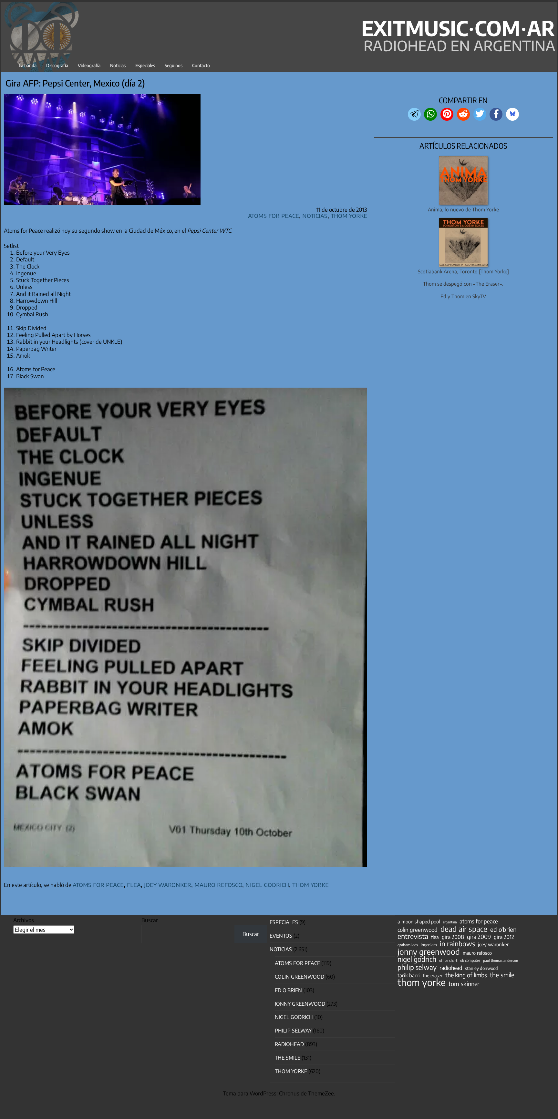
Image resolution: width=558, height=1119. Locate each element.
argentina (450, 922)
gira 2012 (504, 937)
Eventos (281, 935)
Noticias (118, 65)
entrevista (413, 936)
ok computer (470, 960)
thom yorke (310, 884)
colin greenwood (418, 930)
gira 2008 (453, 937)
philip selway (417, 967)
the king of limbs (466, 975)
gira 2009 (479, 936)
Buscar (149, 919)
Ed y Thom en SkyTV (463, 296)
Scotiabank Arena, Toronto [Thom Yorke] (463, 271)
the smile (502, 974)
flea (134, 884)
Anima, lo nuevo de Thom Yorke (463, 209)
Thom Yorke (349, 215)
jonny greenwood (429, 951)
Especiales (145, 65)
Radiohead (289, 1044)
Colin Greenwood (299, 976)
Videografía (89, 65)
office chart (448, 960)
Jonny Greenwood (300, 1004)
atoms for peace (98, 884)
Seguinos (173, 65)
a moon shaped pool (419, 921)
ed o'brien (503, 929)
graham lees (408, 944)
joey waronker (167, 884)
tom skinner (464, 984)
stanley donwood (481, 968)
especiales (284, 922)
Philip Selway (293, 1030)
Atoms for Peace (273, 215)
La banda (27, 65)
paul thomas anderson (500, 960)
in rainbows (457, 944)
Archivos (23, 919)
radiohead (450, 968)
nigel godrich (267, 884)
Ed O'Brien (288, 990)
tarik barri (409, 975)
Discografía (57, 65)
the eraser (432, 975)
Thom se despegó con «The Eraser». (463, 283)
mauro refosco (218, 884)
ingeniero (429, 944)
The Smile (287, 1057)
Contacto (201, 65)
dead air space (463, 929)
